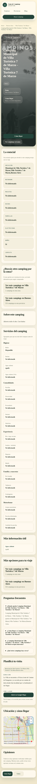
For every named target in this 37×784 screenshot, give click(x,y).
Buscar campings (18, 17)
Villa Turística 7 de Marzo (22, 25)
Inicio (2, 25)
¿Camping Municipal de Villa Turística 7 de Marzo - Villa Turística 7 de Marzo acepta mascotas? (18, 642)
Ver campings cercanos (12, 142)
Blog (25, 11)
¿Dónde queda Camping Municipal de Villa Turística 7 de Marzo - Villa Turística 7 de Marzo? (18, 608)
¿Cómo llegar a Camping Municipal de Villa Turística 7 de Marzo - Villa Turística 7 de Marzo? (18, 632)
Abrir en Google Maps (18, 695)
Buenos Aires (9, 25)
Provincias (17, 11)
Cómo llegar (18, 136)
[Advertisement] (18, 118)
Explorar (7, 11)
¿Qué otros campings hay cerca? (18, 651)
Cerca (18, 774)
